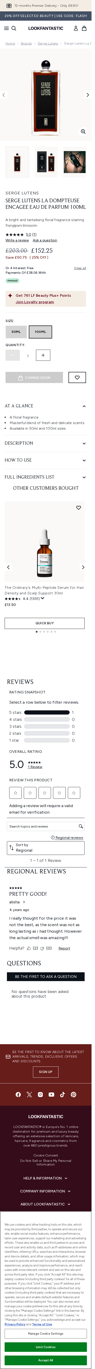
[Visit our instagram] (40, 1094)
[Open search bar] (14, 28)
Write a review (17, 240)
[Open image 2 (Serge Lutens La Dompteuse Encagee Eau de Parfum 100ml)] (46, 162)
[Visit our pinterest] (73, 1094)
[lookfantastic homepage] (46, 28)
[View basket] (84, 28)
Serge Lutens (48, 43)
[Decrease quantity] (13, 355)
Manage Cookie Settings (45, 1333)
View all (80, 268)
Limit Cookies (46, 1347)
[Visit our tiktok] (62, 1094)
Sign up (45, 1072)
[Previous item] (8, 567)
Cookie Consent (45, 1155)
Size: (10, 321)
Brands (26, 43)
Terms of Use (42, 1324)
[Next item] (83, 567)
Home (10, 43)
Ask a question (45, 240)
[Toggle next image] (88, 95)
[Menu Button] (5, 28)
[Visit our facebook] (18, 1094)
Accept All (45, 1360)
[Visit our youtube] (51, 1094)
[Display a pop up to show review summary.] (42, 598)
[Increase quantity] (43, 355)
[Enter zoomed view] (83, 131)
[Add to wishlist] (77, 377)
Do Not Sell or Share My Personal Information (45, 1162)
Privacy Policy (15, 1324)
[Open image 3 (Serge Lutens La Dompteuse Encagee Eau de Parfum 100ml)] (74, 162)
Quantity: (15, 345)
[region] (46, 1290)
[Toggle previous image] (3, 95)
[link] (76, 28)
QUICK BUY (45, 623)
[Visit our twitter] (29, 1094)
